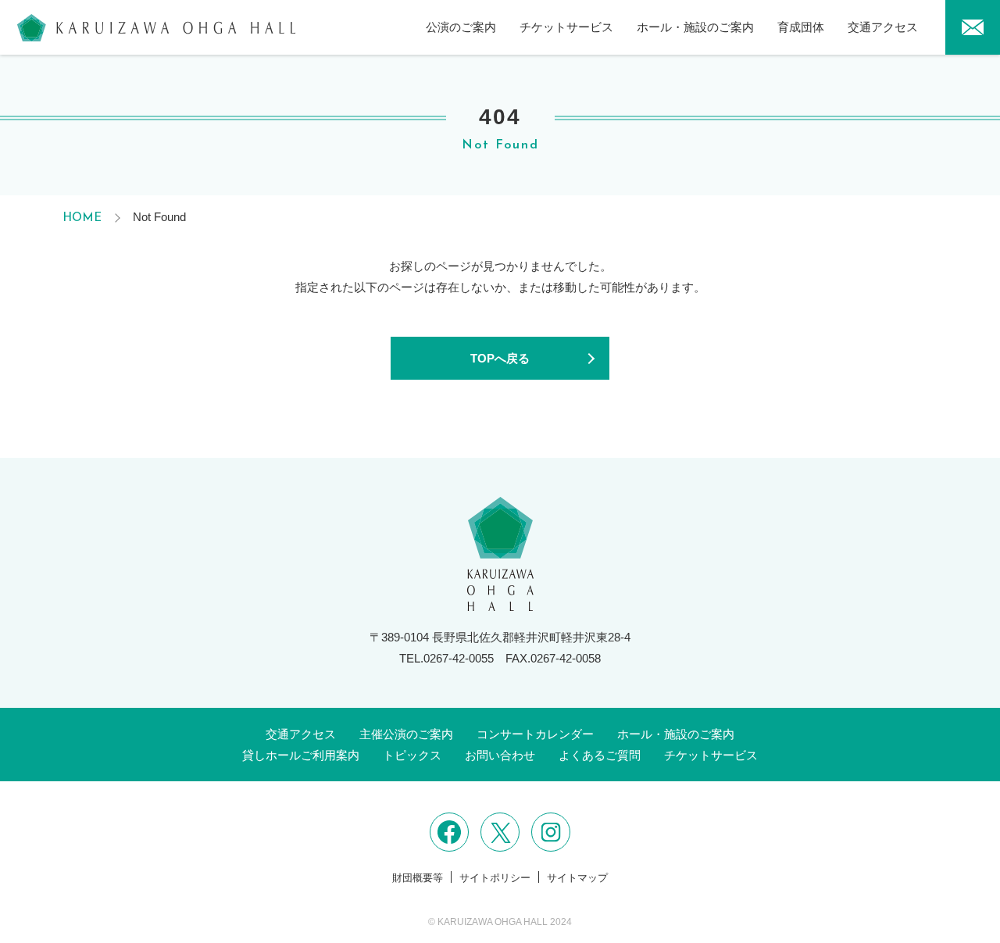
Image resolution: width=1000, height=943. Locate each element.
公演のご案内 (461, 27)
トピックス (412, 755)
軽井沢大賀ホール (156, 27)
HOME (82, 218)
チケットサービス (566, 27)
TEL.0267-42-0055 (446, 658)
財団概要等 (417, 878)
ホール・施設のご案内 (695, 27)
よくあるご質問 (600, 755)
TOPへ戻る (500, 358)
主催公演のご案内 (406, 734)
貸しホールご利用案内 (300, 755)
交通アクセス (883, 27)
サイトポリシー (494, 878)
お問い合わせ (500, 755)
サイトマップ (577, 878)
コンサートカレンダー (535, 734)
